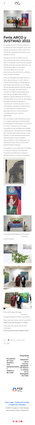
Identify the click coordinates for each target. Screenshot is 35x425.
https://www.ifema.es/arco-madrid (15, 322)
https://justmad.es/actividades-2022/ (16, 330)
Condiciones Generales (17, 405)
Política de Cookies (22, 402)
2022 (22, 340)
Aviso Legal (9, 402)
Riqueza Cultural (15, 340)
